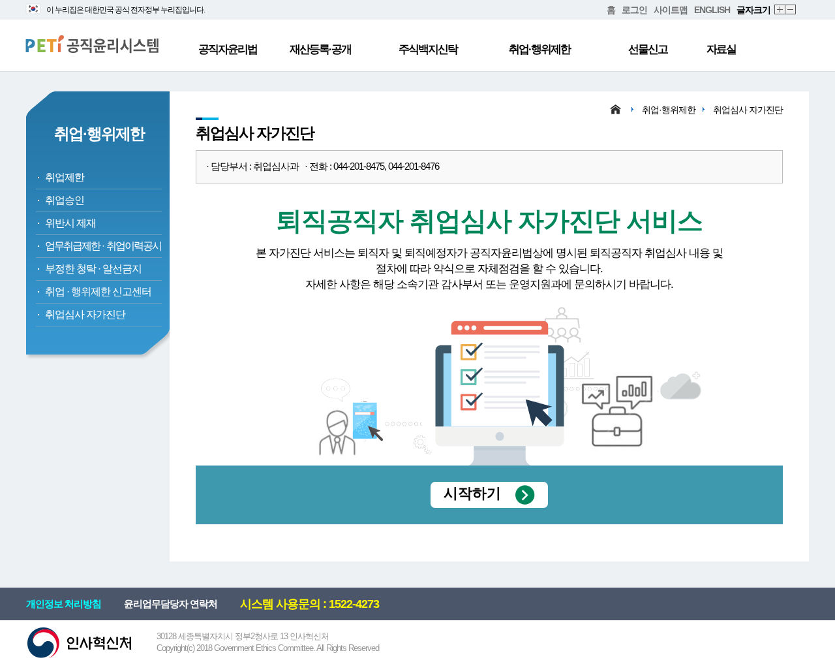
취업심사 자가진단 (85, 314)
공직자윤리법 (227, 49)
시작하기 (472, 493)
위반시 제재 (70, 223)
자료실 (721, 49)
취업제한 (64, 177)
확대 (780, 10)
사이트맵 (671, 10)
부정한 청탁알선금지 (93, 268)
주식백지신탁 (428, 49)
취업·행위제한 (539, 49)
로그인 (634, 10)
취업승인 (64, 200)
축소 (791, 10)
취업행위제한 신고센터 (98, 291)
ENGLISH (712, 10)
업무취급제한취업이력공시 (103, 245)
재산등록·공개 (320, 49)
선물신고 (647, 49)
